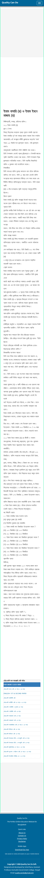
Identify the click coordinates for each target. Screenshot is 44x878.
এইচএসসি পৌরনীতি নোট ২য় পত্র (12, 711)
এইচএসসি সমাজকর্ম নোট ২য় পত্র (12, 720)
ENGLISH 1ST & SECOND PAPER (15, 693)
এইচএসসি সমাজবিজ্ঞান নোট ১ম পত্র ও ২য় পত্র (16, 725)
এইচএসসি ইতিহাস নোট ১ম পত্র (12, 729)
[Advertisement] (22, 32)
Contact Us (22, 835)
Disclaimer (22, 841)
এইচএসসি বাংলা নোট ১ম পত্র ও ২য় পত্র (14, 689)
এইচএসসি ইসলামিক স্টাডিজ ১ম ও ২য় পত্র (14, 756)
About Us (22, 833)
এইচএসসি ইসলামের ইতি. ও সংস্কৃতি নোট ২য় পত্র (16, 743)
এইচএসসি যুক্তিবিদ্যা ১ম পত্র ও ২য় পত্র (14, 747)
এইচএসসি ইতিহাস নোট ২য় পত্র (12, 734)
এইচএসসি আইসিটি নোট (9, 698)
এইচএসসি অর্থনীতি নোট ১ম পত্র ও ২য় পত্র (15, 702)
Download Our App (22, 850)
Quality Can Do (10, 2)
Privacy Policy (22, 838)
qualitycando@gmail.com (24, 873)
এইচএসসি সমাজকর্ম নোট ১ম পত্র (12, 716)
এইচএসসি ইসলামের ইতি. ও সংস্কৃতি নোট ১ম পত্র (16, 738)
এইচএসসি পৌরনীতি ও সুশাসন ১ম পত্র (13, 707)
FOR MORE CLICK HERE (12, 685)
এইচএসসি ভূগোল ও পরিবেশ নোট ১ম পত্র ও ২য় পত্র (17, 752)
